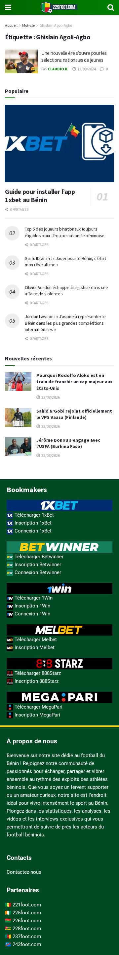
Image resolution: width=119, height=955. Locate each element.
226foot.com (27, 921)
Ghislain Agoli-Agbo (55, 25)
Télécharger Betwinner (38, 557)
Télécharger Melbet (35, 640)
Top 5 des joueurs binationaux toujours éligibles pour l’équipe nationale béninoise (64, 232)
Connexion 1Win (31, 614)
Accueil (11, 25)
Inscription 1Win (31, 606)
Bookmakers (27, 489)
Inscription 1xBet (32, 523)
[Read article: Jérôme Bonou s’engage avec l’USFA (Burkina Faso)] (18, 446)
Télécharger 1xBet (33, 515)
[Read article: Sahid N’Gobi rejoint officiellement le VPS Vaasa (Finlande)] (18, 417)
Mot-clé (28, 25)
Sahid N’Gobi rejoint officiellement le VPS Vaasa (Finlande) (74, 414)
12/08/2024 (86, 68)
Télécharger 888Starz (37, 673)
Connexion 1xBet (32, 531)
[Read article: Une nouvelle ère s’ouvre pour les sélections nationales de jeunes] (21, 61)
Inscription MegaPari (36, 715)
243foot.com (27, 944)
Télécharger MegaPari (37, 707)
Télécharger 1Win (33, 598)
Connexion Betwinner (37, 572)
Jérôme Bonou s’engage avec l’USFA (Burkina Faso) (68, 443)
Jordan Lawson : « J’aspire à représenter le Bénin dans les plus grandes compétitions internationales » (65, 322)
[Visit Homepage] (59, 7)
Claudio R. (58, 68)
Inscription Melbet (34, 647)
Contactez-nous (24, 872)
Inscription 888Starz (36, 681)
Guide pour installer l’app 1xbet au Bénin (40, 195)
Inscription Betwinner (37, 565)
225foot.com (27, 913)
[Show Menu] (8, 7)
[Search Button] (110, 7)
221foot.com (27, 905)
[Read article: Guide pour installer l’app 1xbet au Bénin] (59, 144)
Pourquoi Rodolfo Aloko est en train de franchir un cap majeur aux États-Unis (74, 381)
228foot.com (27, 929)
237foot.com (27, 936)
